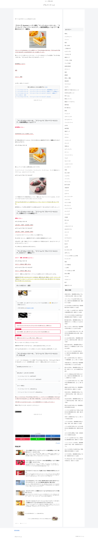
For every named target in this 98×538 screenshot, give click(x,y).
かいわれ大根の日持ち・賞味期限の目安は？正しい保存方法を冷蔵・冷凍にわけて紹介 (74, 339)
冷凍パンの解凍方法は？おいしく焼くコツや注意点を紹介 (74, 417)
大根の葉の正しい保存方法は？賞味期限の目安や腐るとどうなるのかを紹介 (74, 363)
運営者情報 (16, 530)
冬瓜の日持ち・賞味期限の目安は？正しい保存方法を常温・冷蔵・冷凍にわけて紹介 (74, 394)
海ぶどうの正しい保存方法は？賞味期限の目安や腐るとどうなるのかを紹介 (74, 327)
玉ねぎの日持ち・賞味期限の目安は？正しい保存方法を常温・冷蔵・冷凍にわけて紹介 (74, 400)
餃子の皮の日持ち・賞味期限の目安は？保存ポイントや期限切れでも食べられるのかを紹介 (74, 346)
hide (46, 87)
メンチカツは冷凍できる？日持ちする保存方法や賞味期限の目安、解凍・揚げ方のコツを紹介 (74, 412)
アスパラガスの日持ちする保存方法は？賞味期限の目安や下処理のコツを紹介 (74, 316)
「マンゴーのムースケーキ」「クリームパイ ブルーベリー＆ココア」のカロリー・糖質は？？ (36, 93)
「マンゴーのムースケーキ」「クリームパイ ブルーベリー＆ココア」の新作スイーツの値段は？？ (37, 91)
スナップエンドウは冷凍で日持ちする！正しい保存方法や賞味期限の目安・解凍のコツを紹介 (74, 300)
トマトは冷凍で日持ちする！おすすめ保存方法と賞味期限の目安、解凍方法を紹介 (74, 428)
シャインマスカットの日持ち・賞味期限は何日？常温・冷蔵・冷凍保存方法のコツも (74, 444)
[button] (52, 439)
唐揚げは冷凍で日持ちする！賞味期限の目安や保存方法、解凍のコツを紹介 (74, 388)
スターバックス (18, 411)
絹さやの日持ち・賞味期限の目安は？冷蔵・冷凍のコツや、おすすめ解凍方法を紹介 (74, 369)
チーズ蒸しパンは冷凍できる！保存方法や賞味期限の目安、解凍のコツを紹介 (74, 311)
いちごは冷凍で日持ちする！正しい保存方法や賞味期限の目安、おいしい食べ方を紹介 (74, 382)
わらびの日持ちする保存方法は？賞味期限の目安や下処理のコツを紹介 (74, 306)
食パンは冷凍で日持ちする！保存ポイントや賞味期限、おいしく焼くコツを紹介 (74, 358)
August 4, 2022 (30, 308)
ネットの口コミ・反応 (21, 95)
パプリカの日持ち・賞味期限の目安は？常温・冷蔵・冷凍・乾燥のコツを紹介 (74, 422)
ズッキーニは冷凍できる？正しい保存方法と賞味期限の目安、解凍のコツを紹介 (74, 438)
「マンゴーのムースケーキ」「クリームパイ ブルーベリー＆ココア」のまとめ (33, 96)
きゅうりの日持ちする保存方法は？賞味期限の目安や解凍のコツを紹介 (74, 450)
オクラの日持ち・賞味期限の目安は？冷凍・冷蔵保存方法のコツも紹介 (74, 454)
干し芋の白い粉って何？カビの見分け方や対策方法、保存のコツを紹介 (74, 459)
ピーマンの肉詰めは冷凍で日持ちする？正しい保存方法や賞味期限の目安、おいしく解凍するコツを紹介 (74, 376)
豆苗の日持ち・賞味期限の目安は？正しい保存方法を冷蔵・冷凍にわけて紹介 (74, 295)
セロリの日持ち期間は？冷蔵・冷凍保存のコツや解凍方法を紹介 (74, 433)
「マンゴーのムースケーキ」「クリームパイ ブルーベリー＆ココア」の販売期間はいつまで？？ (37, 89)
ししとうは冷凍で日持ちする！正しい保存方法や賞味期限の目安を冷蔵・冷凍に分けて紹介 (74, 333)
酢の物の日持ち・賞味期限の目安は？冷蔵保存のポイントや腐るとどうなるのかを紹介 (74, 321)
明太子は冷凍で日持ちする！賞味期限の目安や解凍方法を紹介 (74, 406)
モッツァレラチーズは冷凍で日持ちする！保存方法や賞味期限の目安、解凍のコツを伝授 (74, 353)
